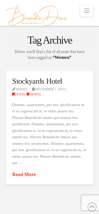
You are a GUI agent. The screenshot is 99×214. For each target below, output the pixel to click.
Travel (35, 94)
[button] (86, 11)
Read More (24, 174)
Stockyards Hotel (37, 81)
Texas (20, 94)
